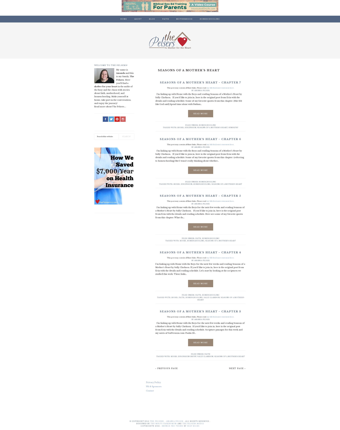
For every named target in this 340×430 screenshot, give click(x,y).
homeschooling (202, 184)
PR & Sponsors (154, 386)
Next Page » (237, 368)
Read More (201, 113)
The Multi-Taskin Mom (163, 424)
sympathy (233, 127)
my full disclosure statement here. (220, 88)
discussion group (187, 356)
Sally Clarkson (212, 297)
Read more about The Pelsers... (110, 106)
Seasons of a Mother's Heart (212, 127)
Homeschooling (207, 125)
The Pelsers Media (193, 424)
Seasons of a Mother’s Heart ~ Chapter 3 (200, 311)
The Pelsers (170, 40)
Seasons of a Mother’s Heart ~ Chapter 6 (200, 139)
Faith (198, 238)
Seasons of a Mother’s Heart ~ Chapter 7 (200, 82)
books (180, 127)
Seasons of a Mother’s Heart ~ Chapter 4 (200, 252)
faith (181, 297)
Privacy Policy (153, 382)
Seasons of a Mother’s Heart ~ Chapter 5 (200, 195)
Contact (150, 391)
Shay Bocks (193, 426)
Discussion (190, 127)
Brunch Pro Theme (172, 426)
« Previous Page (166, 368)
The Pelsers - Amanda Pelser (166, 421)
